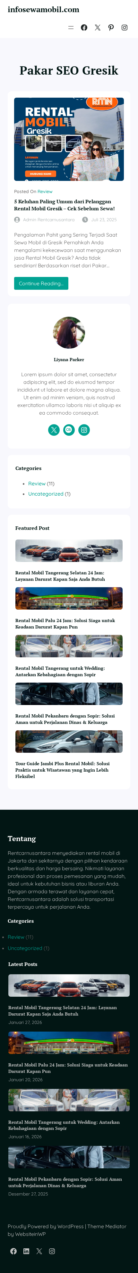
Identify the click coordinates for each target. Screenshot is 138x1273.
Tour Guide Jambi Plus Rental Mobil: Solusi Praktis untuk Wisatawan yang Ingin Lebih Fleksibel (62, 769)
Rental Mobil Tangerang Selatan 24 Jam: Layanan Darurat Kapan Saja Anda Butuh (60, 576)
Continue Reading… (43, 285)
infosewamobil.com (43, 9)
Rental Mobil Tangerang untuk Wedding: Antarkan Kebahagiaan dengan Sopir (60, 671)
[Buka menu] (71, 27)
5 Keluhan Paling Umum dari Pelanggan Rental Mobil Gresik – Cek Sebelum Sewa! (64, 205)
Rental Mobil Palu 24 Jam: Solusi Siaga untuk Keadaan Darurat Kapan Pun (65, 623)
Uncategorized (46, 494)
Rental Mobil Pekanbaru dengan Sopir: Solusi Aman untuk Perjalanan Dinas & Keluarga (65, 719)
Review (45, 191)
